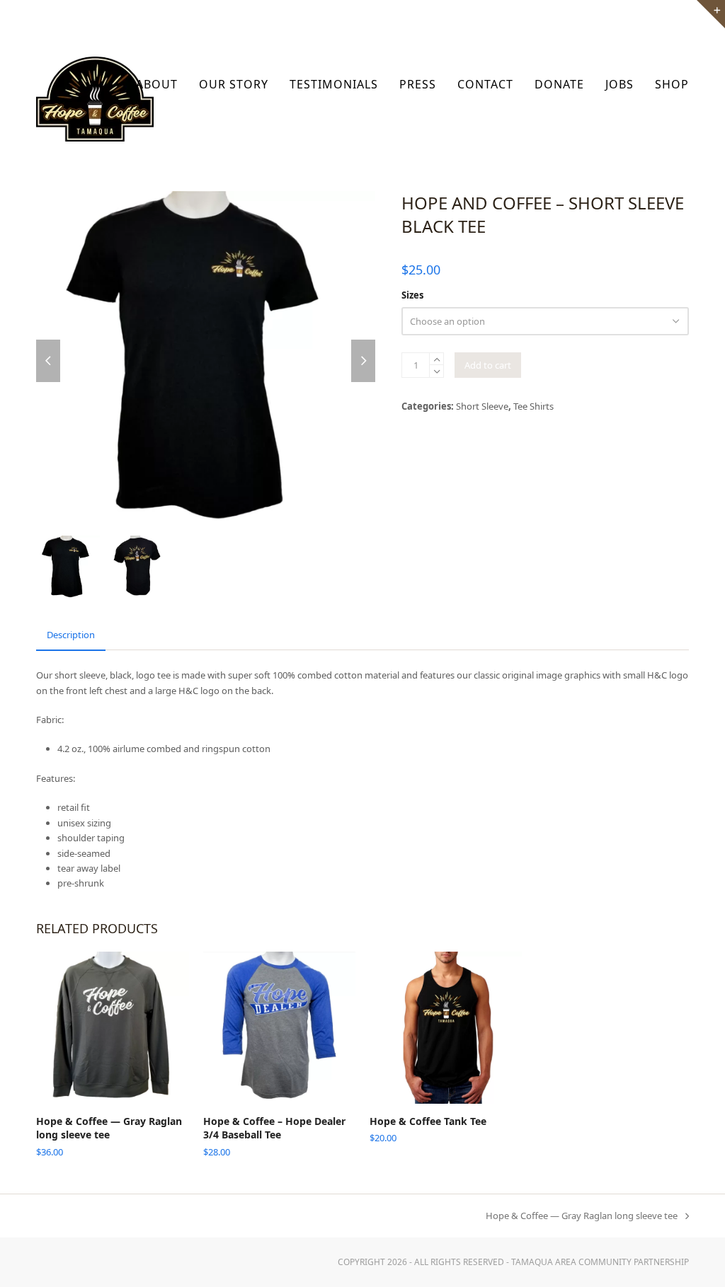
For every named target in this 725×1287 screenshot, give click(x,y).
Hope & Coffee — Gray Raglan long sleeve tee (582, 1216)
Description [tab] (71, 634)
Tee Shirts (533, 406)
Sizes (412, 295)
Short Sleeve (482, 406)
